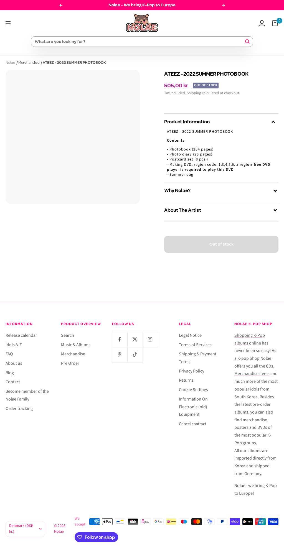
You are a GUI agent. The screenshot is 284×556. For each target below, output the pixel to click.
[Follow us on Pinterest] (119, 354)
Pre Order (70, 363)
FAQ (9, 354)
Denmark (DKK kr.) (21, 529)
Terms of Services (195, 345)
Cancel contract (192, 424)
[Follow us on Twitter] (135, 339)
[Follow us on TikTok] (135, 354)
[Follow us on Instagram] (150, 339)
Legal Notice (190, 335)
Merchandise (28, 62)
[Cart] (275, 23)
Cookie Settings (193, 390)
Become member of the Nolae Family (27, 395)
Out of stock (221, 244)
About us (14, 363)
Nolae (10, 62)
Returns (186, 380)
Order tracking (19, 408)
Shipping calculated (203, 93)
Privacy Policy (191, 371)
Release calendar (21, 335)
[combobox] (139, 41)
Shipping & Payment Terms (197, 358)
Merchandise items (252, 374)
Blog (10, 373)
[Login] (261, 23)
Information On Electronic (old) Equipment (193, 406)
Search (67, 335)
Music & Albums (75, 345)
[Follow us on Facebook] (119, 339)
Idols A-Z (14, 345)
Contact (13, 382)
